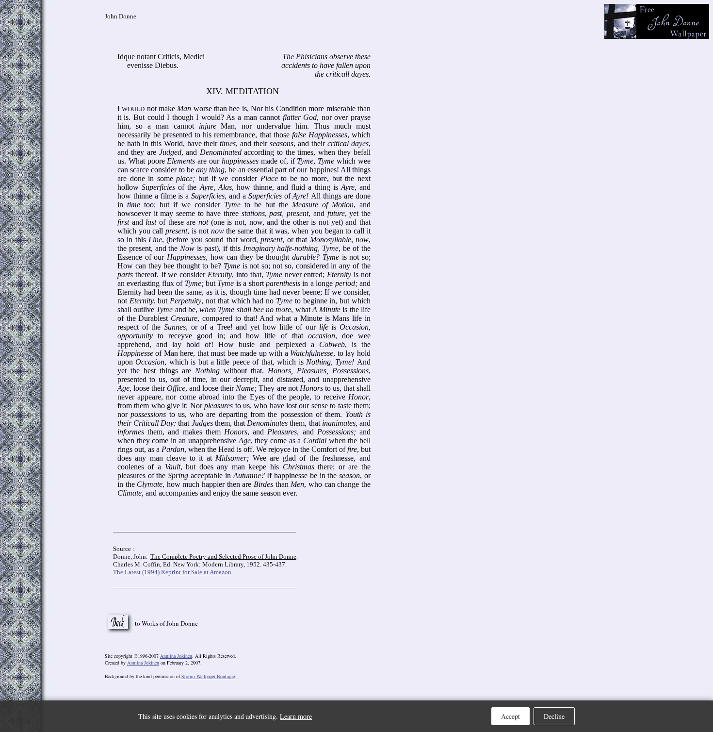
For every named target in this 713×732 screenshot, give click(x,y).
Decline (554, 716)
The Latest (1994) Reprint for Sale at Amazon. (173, 572)
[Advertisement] (627, 159)
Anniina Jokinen (176, 655)
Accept (510, 716)
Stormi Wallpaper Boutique (208, 676)
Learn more (296, 716)
